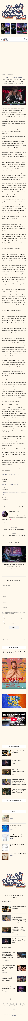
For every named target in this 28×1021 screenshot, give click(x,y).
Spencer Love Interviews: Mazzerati (19, 751)
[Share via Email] (22, 506)
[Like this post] (16, 506)
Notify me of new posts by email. (10, 623)
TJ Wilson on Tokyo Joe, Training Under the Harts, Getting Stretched (19, 791)
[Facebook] (4, 1004)
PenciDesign (14, 1015)
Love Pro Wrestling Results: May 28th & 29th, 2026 (8, 988)
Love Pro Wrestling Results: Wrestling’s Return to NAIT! (7, 978)
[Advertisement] (14, 56)
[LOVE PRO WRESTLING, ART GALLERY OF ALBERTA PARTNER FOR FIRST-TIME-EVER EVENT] (21, 955)
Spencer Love (12, 83)
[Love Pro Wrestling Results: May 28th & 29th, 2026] (21, 989)
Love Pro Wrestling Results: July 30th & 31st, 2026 (19, 762)
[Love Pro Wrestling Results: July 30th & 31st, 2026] (6, 763)
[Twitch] (23, 1004)
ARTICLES (9, 73)
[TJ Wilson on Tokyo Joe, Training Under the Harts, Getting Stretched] (6, 791)
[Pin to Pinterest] (20, 506)
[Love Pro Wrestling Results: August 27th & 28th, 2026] (14, 554)
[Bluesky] (14, 1008)
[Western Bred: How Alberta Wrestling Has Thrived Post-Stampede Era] (6, 772)
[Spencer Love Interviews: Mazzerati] (6, 753)
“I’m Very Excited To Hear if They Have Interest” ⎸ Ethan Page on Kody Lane (8, 968)
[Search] (26, 39)
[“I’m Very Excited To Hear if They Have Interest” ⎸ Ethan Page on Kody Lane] (21, 968)
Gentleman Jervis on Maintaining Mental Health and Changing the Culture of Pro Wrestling (19, 782)
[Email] (17, 1004)
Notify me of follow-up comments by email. (12, 618)
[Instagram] (10, 1004)
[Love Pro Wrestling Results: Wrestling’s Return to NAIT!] (21, 979)
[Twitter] (7, 1004)
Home (3, 73)
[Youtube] (13, 1004)
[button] (14, 571)
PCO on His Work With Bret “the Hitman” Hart (12, 484)
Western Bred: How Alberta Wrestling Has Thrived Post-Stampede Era (18, 772)
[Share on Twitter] (19, 506)
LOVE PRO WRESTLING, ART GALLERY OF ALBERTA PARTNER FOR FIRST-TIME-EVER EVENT (8, 956)
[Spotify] (20, 1004)
